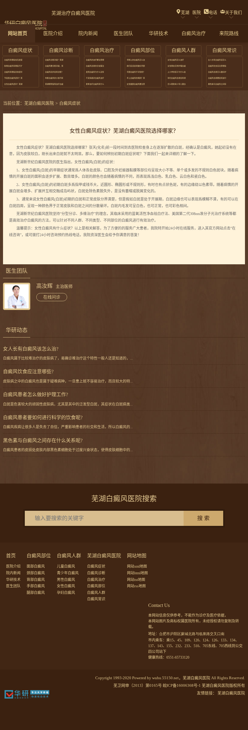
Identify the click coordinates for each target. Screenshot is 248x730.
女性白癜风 (66, 586)
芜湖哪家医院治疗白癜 (54, 84)
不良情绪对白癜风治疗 (95, 78)
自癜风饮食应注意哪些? (28, 371)
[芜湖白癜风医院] (26, 22)
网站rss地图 (136, 586)
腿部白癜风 (36, 593)
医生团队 (123, 33)
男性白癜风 (66, 580)
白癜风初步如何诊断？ (54, 72)
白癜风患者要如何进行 (217, 78)
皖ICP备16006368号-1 (182, 685)
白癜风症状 (69, 103)
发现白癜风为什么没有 (95, 72)
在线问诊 (51, 297)
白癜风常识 (96, 599)
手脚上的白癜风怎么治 (136, 60)
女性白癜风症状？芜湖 (13, 84)
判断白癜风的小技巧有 (54, 78)
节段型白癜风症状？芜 (13, 78)
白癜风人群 (96, 593)
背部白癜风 (36, 580)
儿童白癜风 (66, 566)
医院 (196, 12)
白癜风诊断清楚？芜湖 (54, 60)
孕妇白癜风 (66, 593)
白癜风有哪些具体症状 (13, 72)
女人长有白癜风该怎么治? (30, 348)
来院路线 (229, 33)
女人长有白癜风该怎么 (217, 60)
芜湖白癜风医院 (39, 103)
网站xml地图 (137, 566)
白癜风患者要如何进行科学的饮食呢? (43, 417)
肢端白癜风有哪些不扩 (13, 66)
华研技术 (158, 33)
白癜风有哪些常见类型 (13, 60)
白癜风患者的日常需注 (95, 66)
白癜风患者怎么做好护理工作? (35, 394)
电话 (213, 12)
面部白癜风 (36, 566)
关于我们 (233, 12)
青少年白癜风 (68, 573)
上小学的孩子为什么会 (177, 72)
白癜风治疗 (193, 33)
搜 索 (203, 518)
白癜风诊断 (96, 573)
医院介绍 (53, 33)
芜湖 (185, 12)
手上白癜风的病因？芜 (136, 78)
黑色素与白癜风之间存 (217, 84)
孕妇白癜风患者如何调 (177, 78)
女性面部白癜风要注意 (136, 84)
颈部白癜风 (36, 573)
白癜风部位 (96, 586)
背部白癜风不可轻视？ (136, 72)
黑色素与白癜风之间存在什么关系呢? (43, 440)
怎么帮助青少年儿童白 (177, 84)
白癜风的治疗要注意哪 (95, 60)
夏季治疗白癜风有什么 (95, 84)
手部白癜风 (36, 586)
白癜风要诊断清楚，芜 (54, 66)
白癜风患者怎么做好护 (217, 72)
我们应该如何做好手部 (136, 66)
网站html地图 (137, 573)
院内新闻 (88, 33)
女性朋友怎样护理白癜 (177, 66)
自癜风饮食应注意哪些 (217, 66)
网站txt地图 (136, 580)
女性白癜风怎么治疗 (176, 60)
